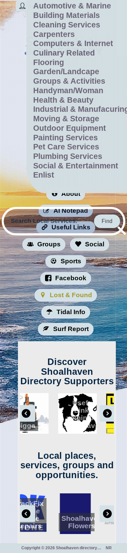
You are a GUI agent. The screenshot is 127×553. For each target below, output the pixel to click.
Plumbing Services (67, 156)
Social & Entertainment (75, 165)
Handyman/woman (68, 90)
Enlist (43, 174)
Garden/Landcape (66, 71)
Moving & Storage (66, 118)
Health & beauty (63, 100)
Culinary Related (64, 52)
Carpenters (54, 34)
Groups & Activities (69, 81)
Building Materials (66, 15)
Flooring (48, 62)
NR (113, 548)
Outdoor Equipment (69, 128)
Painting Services (65, 137)
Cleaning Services (66, 24)
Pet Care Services (66, 146)
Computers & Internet (73, 43)
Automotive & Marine (72, 5)
